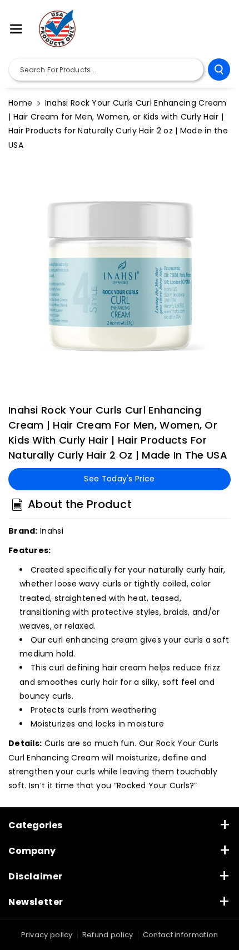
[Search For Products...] (219, 69)
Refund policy (107, 934)
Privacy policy (47, 934)
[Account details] (218, 29)
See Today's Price (119, 478)
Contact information (180, 934)
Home (20, 102)
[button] (16, 29)
